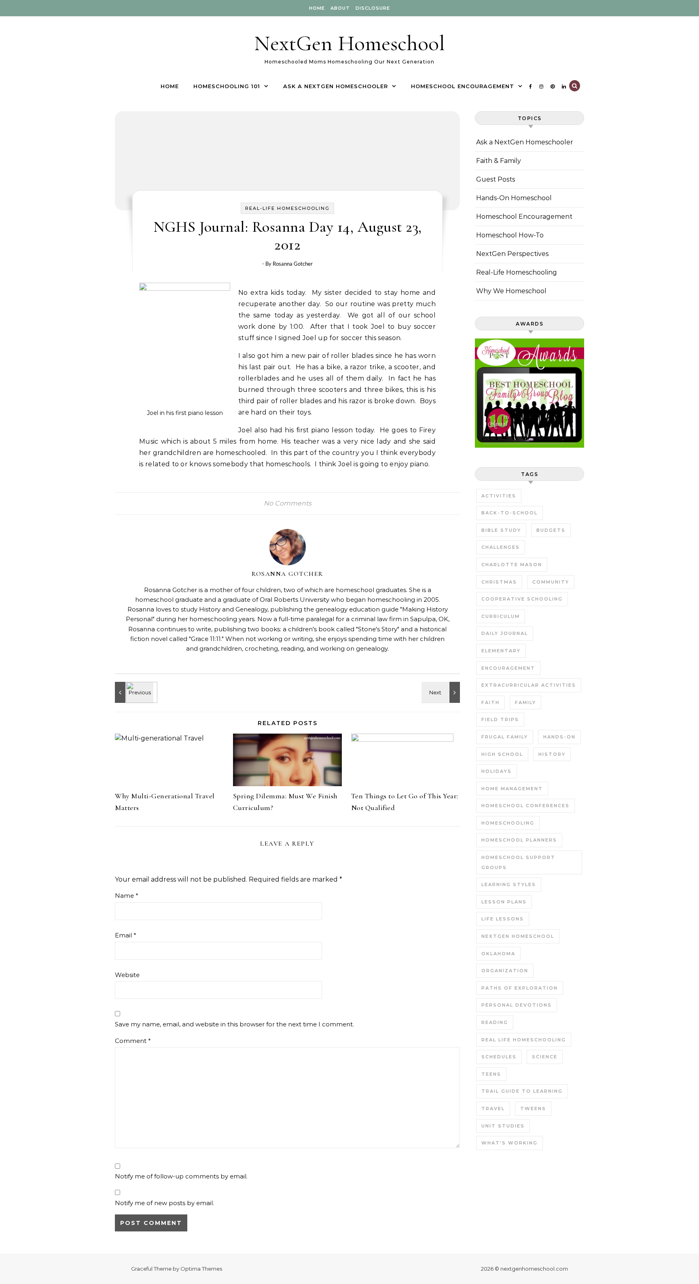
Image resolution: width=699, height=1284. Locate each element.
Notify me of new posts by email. (164, 1203)
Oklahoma (498, 953)
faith (490, 702)
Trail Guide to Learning (522, 1091)
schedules (499, 1057)
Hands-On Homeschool (514, 198)
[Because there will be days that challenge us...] (133, 692)
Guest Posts (495, 179)
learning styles (508, 884)
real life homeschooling (523, 1040)
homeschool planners (519, 840)
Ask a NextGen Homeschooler (335, 86)
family (525, 702)
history (552, 754)
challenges (500, 547)
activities (498, 496)
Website (127, 975)
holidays (496, 771)
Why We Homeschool (511, 291)
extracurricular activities (528, 685)
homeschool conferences (525, 805)
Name (126, 895)
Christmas (499, 582)
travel (493, 1108)
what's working (509, 1143)
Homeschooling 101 (226, 86)
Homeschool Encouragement (462, 86)
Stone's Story (377, 629)
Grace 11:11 (206, 639)
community (550, 582)
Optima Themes (201, 1268)
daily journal (504, 633)
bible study (501, 530)
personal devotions (516, 1005)
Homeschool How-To (510, 235)
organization (504, 970)
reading (494, 1022)
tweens (533, 1108)
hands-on (559, 737)
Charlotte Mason (511, 564)
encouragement (508, 668)
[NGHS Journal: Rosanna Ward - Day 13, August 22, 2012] (442, 692)
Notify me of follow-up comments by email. (181, 1176)
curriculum (500, 616)
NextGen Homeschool (349, 43)
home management (512, 788)
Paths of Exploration (519, 988)
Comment (133, 1041)
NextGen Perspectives (512, 254)
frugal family (504, 737)
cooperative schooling (522, 599)
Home (317, 8)
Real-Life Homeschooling (287, 208)
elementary (501, 651)
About (340, 8)
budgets (551, 530)
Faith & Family (498, 161)
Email (125, 935)
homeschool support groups (518, 862)
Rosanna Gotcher (293, 263)
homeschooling (507, 823)
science (544, 1057)
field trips (500, 719)
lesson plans (504, 902)
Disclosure (373, 8)
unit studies (503, 1126)
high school (502, 754)
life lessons (502, 919)
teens (491, 1074)
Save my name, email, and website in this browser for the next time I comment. (234, 1024)
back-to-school (509, 513)
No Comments (287, 503)
